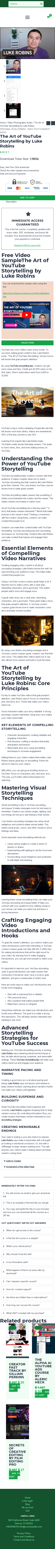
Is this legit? (27, 1501)
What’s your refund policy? (19, 1246)
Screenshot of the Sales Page (20, 1167)
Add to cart (27, 198)
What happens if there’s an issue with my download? (25, 1272)
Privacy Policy (24, 1533)
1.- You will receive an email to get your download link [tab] (26, 1195)
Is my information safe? (17, 1262)
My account (27, 1507)
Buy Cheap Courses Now (10, 17)
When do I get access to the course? (23, 1230)
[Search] (42, 4)
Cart (27, 1511)
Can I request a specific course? (21, 1281)
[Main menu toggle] (27, 17)
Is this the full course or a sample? (22, 1238)
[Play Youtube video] (27, 315)
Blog (27, 1504)
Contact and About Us (23, 1540)
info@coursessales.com (30, 1527)
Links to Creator (13, 1161)
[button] (27, 1161)
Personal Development (13, 129)
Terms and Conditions (23, 1536)
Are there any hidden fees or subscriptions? (26, 1297)
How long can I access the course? (23, 1305)
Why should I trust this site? (19, 1254)
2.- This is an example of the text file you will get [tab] (25, 1203)
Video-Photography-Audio (19, 122)
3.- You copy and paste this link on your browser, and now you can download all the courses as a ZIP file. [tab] (26, 1212)
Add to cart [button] (14, 1387)
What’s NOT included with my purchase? (25, 1313)
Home (3, 122)
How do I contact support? (18, 1289)
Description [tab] (11, 202)
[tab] (27, 1230)
